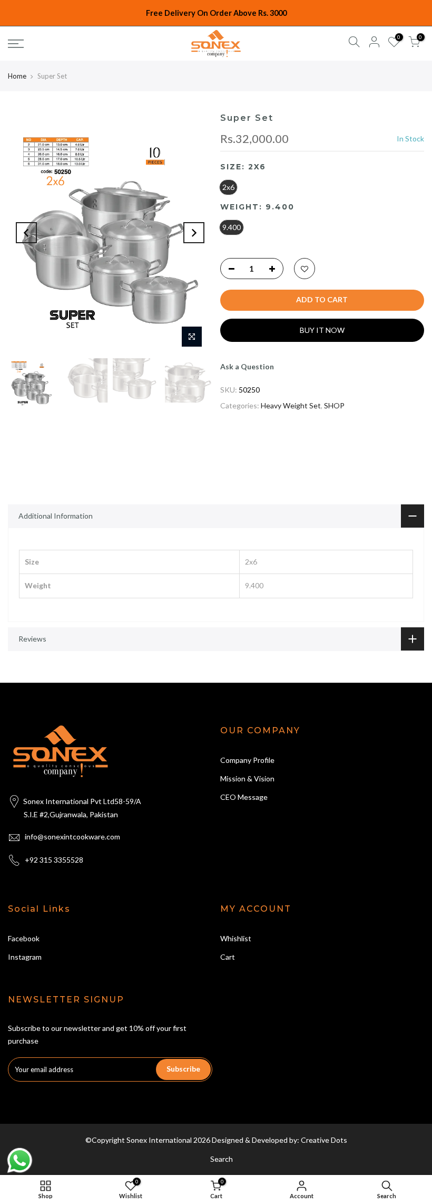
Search (221, 1158)
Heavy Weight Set (291, 405)
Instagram (25, 956)
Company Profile (247, 760)
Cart (227, 956)
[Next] (193, 232)
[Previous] (26, 232)
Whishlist (235, 938)
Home (17, 76)
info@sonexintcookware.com (72, 836)
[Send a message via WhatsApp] (19, 1160)
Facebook (24, 938)
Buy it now (322, 330)
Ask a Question (247, 366)
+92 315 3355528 (54, 859)
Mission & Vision (247, 778)
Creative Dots (324, 1139)
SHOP (334, 405)
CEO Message (244, 796)
